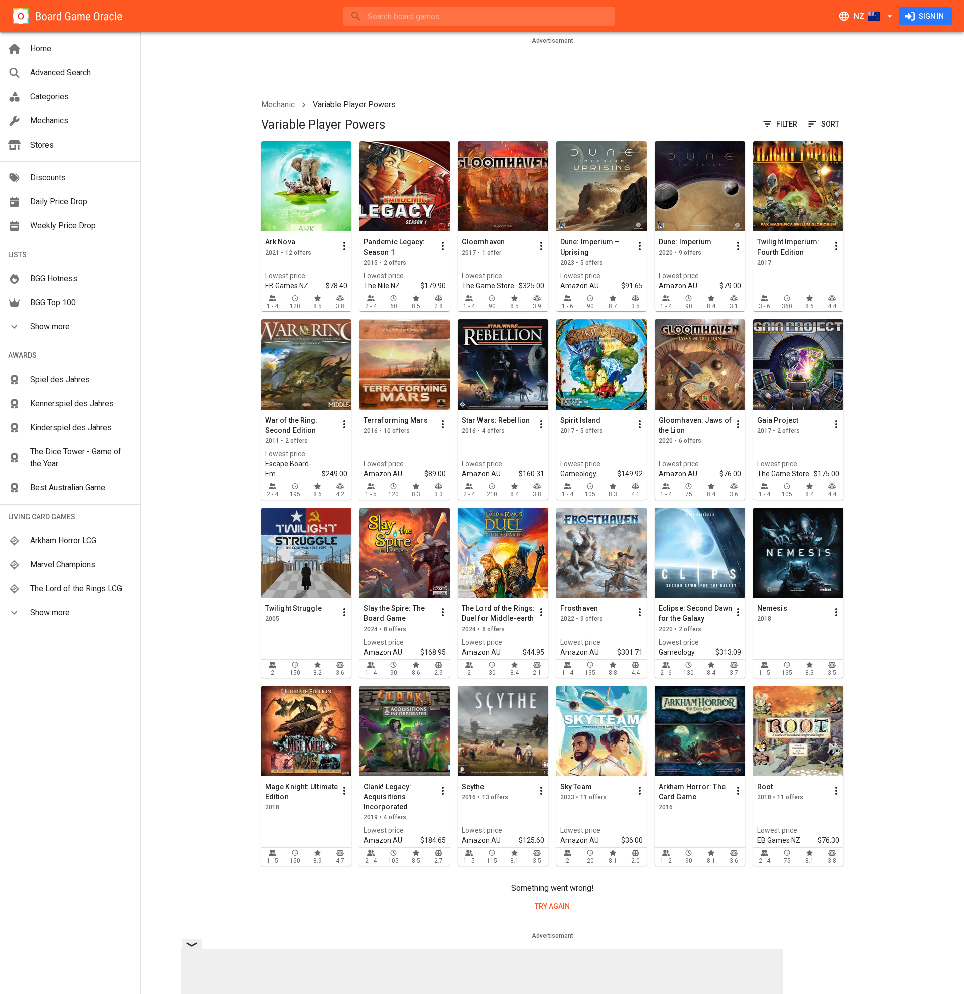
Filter (786, 124)
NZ (859, 16)
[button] (70, 327)
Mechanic (278, 104)
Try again (552, 906)
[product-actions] (344, 246)
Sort (830, 124)
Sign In (931, 16)
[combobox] (479, 16)
